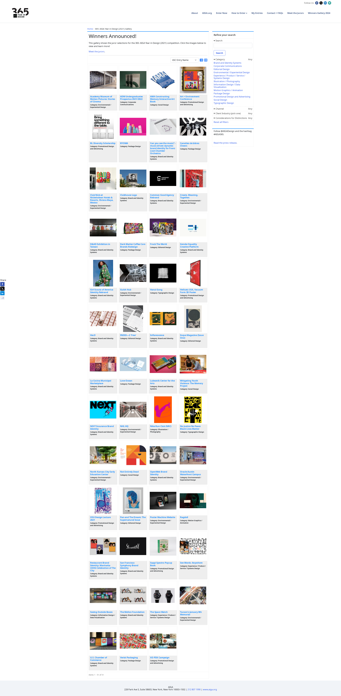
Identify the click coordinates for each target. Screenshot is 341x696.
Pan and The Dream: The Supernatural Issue (133, 518)
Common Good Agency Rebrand (162, 196)
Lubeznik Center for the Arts (162, 382)
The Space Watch (159, 612)
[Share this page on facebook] (2, 284)
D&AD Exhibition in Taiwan (100, 245)
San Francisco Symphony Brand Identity (129, 565)
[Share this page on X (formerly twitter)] (2, 288)
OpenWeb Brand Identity (158, 473)
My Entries (257, 13)
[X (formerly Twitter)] (321, 3)
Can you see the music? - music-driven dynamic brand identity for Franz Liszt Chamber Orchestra (163, 148)
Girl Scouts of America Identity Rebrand (101, 291)
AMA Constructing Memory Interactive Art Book (162, 99)
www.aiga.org (210, 689)
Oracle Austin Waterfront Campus (190, 473)
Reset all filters (221, 122)
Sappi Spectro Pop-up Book (161, 564)
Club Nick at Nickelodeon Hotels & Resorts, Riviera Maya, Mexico (101, 199)
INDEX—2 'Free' (128, 335)
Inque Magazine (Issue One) (192, 336)
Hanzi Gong (156, 289)
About (194, 13)
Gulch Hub (125, 289)
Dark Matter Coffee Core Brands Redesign (132, 245)
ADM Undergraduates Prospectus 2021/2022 (131, 97)
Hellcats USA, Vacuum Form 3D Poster (191, 291)
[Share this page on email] (2, 297)
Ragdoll (184, 517)
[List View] (201, 60)
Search (219, 53)
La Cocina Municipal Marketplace (100, 382)
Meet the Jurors (295, 13)
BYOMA (124, 143)
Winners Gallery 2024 (319, 13)
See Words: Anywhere (191, 562)
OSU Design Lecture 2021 (100, 518)
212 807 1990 (194, 689)
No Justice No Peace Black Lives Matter (190, 427)
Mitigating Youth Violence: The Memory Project (191, 383)
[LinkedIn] (326, 3)
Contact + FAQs (275, 13)
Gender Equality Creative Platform (189, 245)
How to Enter (238, 13)
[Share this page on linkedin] (2, 293)
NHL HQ (124, 426)
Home (90, 29)
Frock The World (158, 244)
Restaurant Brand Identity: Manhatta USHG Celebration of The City (103, 566)
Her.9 (92, 335)
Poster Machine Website (162, 517)
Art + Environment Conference (189, 97)
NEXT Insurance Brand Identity (102, 427)
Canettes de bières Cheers (189, 144)
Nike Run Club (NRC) (160, 426)
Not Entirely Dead (129, 471)
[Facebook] (317, 3)
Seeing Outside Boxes (101, 612)
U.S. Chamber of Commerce (98, 659)
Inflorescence (157, 335)
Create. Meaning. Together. (189, 196)
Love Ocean (126, 380)
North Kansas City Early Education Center (102, 473)
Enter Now (221, 13)
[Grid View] (205, 60)
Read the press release (225, 142)
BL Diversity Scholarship (102, 143)
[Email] (330, 3)
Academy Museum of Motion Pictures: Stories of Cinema (102, 99)
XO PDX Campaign (159, 657)
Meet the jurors (96, 51)
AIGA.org (207, 13)
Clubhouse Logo (128, 195)
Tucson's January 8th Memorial (191, 613)
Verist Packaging (129, 657)
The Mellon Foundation (132, 612)
